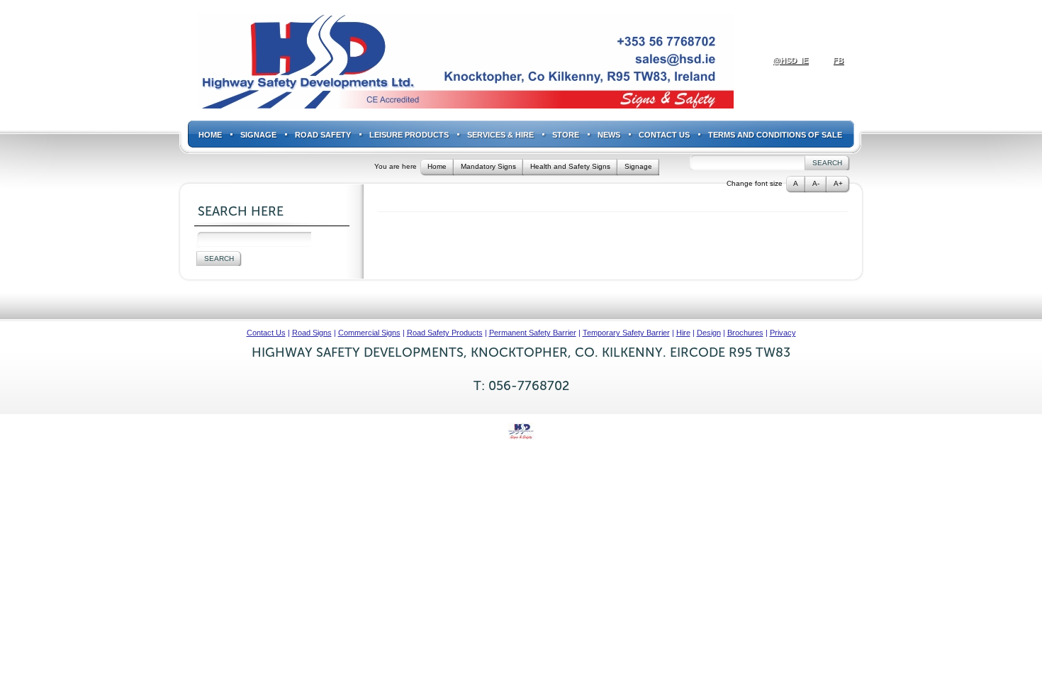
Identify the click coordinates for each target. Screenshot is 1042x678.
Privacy (783, 332)
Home (210, 134)
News (609, 134)
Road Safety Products (445, 332)
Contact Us (664, 134)
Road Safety (323, 134)
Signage (258, 134)
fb (838, 60)
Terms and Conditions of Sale (775, 134)
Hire (683, 332)
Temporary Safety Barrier (626, 332)
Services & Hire (500, 134)
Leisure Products (409, 134)
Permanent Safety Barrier (532, 332)
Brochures (745, 332)
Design (709, 332)
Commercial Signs (369, 332)
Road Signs (312, 332)
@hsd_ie (790, 60)
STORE (565, 134)
